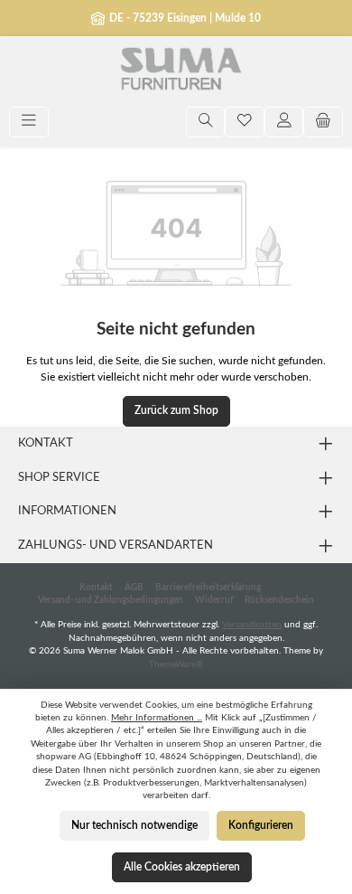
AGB (134, 587)
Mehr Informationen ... (156, 717)
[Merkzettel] (244, 122)
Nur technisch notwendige (134, 825)
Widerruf (214, 600)
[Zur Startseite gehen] (176, 71)
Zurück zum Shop (176, 410)
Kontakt (96, 587)
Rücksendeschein (279, 600)
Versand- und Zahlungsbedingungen (110, 600)
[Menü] (29, 122)
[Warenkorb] (323, 122)
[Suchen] (206, 122)
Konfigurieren (260, 825)
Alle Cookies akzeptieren (182, 866)
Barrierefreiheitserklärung (208, 587)
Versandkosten (252, 624)
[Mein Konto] (284, 122)
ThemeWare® (176, 664)
